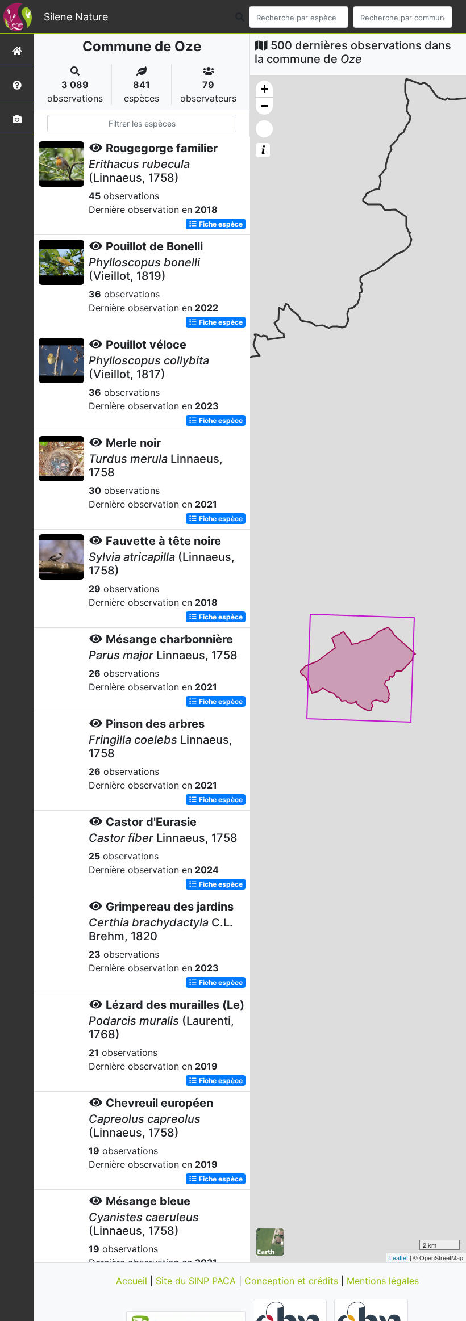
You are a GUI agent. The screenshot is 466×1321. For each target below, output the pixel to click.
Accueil (133, 1280)
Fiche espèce (220, 224)
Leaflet (398, 1257)
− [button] (264, 106)
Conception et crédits (292, 1280)
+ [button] (264, 89)
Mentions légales (383, 1280)
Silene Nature (76, 17)
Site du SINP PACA (197, 1280)
